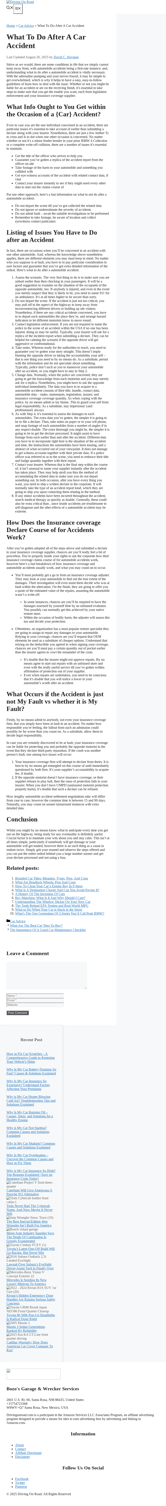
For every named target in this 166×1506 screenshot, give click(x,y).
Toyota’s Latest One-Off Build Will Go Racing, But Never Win (30, 1250)
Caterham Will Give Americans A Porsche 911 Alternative (29, 1192)
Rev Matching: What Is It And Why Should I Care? (50, 898)
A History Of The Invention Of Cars (40, 894)
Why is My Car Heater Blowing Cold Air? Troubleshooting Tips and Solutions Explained (31, 1100)
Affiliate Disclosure (28, 1453)
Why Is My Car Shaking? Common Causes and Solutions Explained (30, 1145)
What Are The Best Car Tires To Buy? (36, 925)
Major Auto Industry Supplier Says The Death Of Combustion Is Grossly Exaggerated (30, 1237)
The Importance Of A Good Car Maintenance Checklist (48, 930)
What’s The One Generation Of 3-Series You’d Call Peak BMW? (59, 913)
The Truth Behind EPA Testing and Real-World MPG (51, 905)
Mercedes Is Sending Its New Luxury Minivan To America (26, 1282)
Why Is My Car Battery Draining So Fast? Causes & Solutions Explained (31, 1071)
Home (10, 26)
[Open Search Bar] (9, 8)
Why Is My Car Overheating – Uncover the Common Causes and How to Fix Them (29, 1159)
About (19, 1445)
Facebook (22, 1479)
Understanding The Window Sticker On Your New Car (52, 902)
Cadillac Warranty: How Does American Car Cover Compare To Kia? (29, 1346)
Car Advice (26, 26)
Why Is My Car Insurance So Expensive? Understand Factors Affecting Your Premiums (28, 1085)
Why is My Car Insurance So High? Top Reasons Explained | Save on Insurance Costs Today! (31, 1174)
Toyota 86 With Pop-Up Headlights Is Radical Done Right (30, 1317)
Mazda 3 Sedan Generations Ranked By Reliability (25, 1328)
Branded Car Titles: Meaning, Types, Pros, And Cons (51, 878)
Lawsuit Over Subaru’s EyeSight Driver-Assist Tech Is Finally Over (30, 1266)
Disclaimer (22, 1457)
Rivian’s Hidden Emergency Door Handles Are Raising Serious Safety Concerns (30, 1299)
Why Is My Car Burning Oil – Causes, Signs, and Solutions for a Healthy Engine (29, 1116)
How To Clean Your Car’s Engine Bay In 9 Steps (49, 886)
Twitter (20, 1483)
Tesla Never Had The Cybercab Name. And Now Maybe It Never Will (29, 1210)
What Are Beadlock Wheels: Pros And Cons (45, 882)
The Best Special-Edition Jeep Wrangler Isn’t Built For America (28, 1223)
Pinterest (21, 1486)
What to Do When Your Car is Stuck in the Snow (48, 909)
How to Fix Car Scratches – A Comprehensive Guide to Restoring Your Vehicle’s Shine (30, 1057)
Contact (20, 1449)
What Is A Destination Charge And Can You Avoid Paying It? (57, 890)
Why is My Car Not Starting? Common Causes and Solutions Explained (27, 1132)
